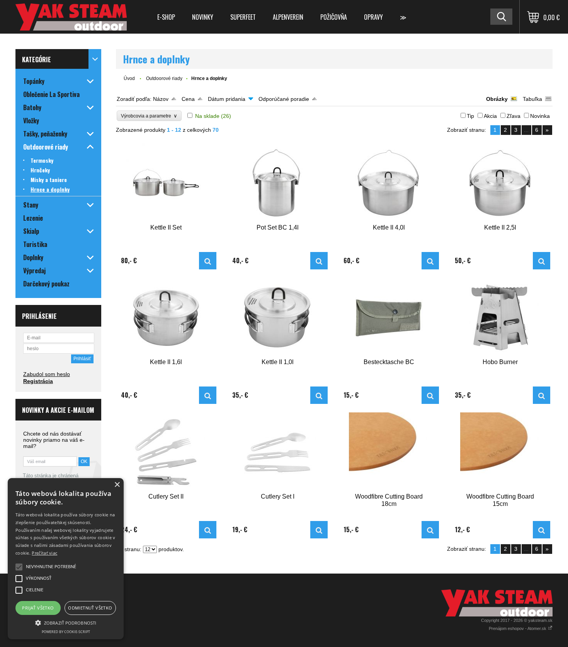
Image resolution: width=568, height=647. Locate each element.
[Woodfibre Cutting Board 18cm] (388, 452)
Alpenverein (288, 17)
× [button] (117, 485)
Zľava (513, 116)
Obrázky (497, 99)
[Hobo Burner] (500, 317)
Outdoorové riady (164, 78)
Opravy (373, 17)
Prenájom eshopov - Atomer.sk (518, 628)
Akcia (490, 116)
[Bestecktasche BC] (388, 317)
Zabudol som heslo (46, 374)
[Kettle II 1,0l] (277, 317)
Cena (188, 99)
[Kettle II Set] (166, 183)
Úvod (129, 78)
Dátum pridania (226, 99)
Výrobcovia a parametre (149, 116)
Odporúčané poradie (283, 99)
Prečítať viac (44, 553)
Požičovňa (333, 17)
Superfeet (243, 17)
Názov (160, 99)
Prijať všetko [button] (38, 608)
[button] (65, 622)
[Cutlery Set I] (277, 452)
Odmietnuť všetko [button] (90, 608)
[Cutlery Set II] (166, 452)
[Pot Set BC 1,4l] (277, 183)
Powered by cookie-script (66, 631)
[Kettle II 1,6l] (166, 317)
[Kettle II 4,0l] (388, 183)
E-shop (166, 17)
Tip (470, 116)
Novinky (202, 17)
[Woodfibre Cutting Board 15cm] (500, 452)
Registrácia (38, 381)
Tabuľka (532, 99)
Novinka (540, 116)
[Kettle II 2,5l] (500, 183)
